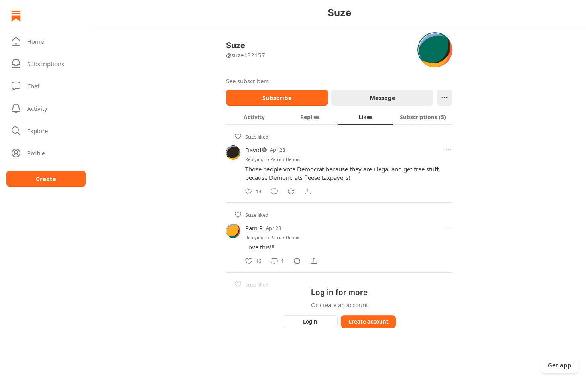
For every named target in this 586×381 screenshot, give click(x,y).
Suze (250, 136)
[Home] (16, 16)
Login (310, 321)
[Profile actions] (444, 98)
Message (382, 98)
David (253, 150)
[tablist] (339, 117)
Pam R (254, 228)
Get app (560, 365)
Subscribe (277, 98)
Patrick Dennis (285, 159)
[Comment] (274, 191)
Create (46, 179)
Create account (368, 321)
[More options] (448, 149)
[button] (46, 41)
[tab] (254, 117)
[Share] (308, 191)
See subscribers (247, 81)
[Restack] (291, 191)
